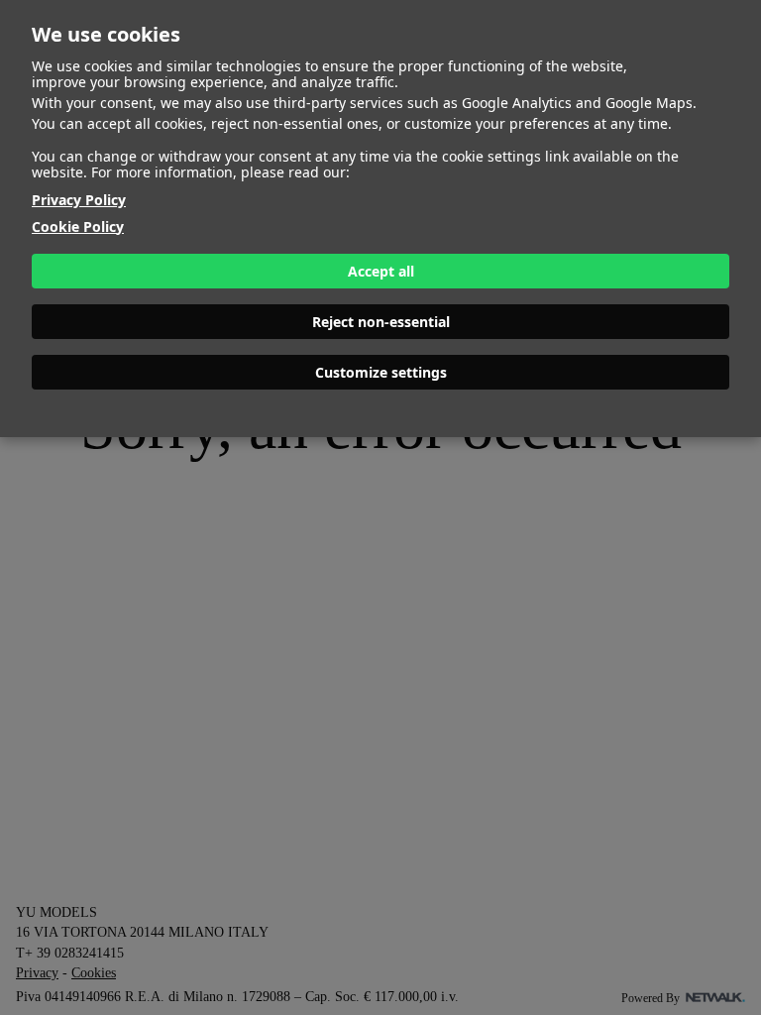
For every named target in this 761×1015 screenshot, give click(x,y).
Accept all (381, 271)
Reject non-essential (381, 321)
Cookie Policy (78, 226)
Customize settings (381, 372)
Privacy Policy (79, 199)
